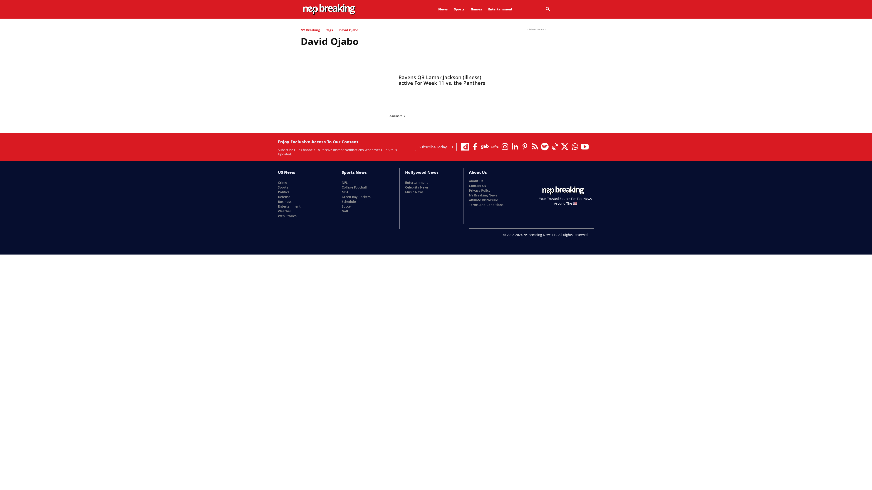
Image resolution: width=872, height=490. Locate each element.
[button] (548, 9)
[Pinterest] (525, 147)
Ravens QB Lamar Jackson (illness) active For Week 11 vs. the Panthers (442, 80)
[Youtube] (585, 147)
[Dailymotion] (465, 147)
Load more (395, 116)
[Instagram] (505, 147)
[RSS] (535, 147)
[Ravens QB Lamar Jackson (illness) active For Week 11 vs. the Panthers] (347, 80)
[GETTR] (495, 147)
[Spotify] (545, 147)
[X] (565, 147)
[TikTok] (555, 147)
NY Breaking (310, 30)
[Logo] (329, 9)
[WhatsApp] (575, 147)
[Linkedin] (515, 147)
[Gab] (485, 147)
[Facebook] (475, 147)
